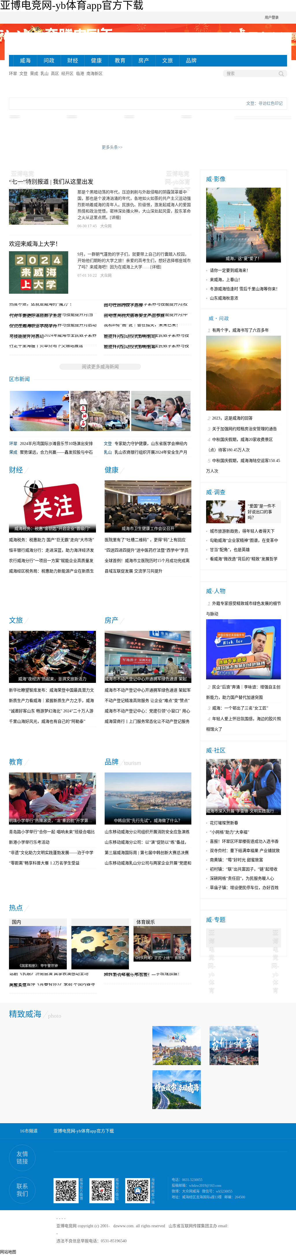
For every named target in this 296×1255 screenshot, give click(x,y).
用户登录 (272, 18)
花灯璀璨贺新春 (224, 823)
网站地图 (8, 1252)
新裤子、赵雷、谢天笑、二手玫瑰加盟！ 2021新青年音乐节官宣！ (143, 974)
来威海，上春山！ (226, 280)
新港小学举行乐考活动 (29, 842)
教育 (120, 61)
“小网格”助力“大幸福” (229, 832)
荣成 (34, 73)
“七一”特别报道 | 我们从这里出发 (51, 182)
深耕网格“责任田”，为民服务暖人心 (242, 878)
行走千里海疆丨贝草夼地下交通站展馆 (46, 345)
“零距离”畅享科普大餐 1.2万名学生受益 (44, 863)
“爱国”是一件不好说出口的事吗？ (261, 512)
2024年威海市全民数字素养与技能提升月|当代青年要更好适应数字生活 (51, 315)
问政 (49, 61)
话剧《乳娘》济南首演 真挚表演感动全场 (48, 973)
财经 (72, 61)
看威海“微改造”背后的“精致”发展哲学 (244, 559)
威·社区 (215, 750)
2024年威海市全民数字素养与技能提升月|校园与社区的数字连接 (146, 304)
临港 (80, 73)
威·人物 (215, 591)
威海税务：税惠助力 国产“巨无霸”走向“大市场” (51, 540)
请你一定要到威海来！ (230, 270)
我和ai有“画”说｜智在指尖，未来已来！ (142, 324)
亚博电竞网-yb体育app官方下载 (83, 1131)
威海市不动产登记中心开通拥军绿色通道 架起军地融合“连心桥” (162, 679)
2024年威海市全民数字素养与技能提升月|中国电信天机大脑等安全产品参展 (146, 315)
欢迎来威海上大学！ (35, 244)
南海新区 (94, 73)
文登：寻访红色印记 (264, 103)
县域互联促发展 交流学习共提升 (133, 571)
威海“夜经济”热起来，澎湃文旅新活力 (52, 679)
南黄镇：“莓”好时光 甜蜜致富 (236, 860)
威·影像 (215, 179)
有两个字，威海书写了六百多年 (240, 330)
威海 (25, 61)
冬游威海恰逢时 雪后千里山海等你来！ (245, 289)
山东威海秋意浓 (224, 298)
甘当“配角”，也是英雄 (230, 550)
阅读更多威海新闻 (100, 366)
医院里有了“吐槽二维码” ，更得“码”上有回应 (145, 540)
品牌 (191, 61)
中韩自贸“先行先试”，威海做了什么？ (148, 820)
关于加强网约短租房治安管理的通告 (244, 429)
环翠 (13, 73)
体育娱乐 (145, 922)
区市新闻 (19, 379)
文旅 (167, 61)
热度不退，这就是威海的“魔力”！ (41, 304)
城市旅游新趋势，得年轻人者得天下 (242, 531)
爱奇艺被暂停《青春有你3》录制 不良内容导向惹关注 (52, 984)
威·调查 (215, 492)
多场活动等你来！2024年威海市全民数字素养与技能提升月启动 (53, 336)
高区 (55, 73)
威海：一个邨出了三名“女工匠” (240, 708)
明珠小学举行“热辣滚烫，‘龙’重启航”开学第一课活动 (56, 820)
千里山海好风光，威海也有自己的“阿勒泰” (47, 721)
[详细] (115, 217)
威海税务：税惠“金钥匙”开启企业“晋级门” (52, 528)
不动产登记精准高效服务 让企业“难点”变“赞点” (147, 700)
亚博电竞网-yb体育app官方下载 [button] (212, 935)
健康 (96, 61)
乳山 (44, 73)
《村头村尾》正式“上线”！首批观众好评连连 (168, 958)
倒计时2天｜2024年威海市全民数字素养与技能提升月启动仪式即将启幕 (146, 346)
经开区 (67, 73)
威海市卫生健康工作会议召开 (148, 528)
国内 (16, 922)
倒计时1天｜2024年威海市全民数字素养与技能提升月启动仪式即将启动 (146, 336)
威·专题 (215, 920)
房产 (143, 61)
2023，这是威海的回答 (232, 418)
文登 (23, 73)
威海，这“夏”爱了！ (244, 258)
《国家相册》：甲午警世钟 (38, 966)
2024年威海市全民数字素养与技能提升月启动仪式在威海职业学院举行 (53, 325)
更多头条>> (112, 147)
